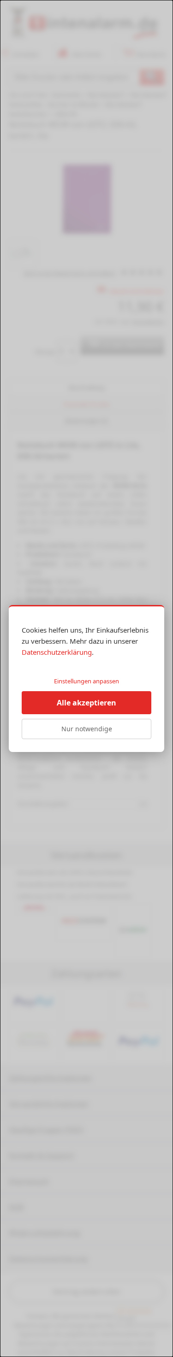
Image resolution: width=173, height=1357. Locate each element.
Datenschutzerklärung (57, 652)
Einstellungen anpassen (86, 681)
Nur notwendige (86, 728)
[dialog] (86, 678)
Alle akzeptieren (86, 703)
